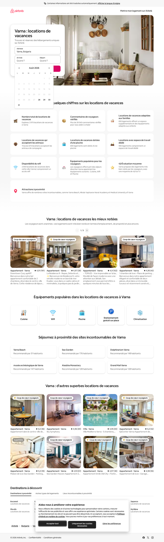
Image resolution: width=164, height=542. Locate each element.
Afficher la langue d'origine (109, 3)
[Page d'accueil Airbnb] (17, 11)
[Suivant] (87, 230)
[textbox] (26, 60)
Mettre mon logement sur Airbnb (136, 10)
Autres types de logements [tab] (47, 493)
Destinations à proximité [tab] (20, 493)
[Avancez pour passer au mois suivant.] (49, 68)
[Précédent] (77, 230)
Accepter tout (52, 523)
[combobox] (37, 51)
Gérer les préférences (111, 523)
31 (19, 105)
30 (49, 100)
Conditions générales (52, 537)
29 (44, 100)
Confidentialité (35, 537)
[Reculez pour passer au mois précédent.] (19, 68)
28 (39, 100)
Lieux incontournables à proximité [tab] (77, 493)
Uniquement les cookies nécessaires (82, 524)
